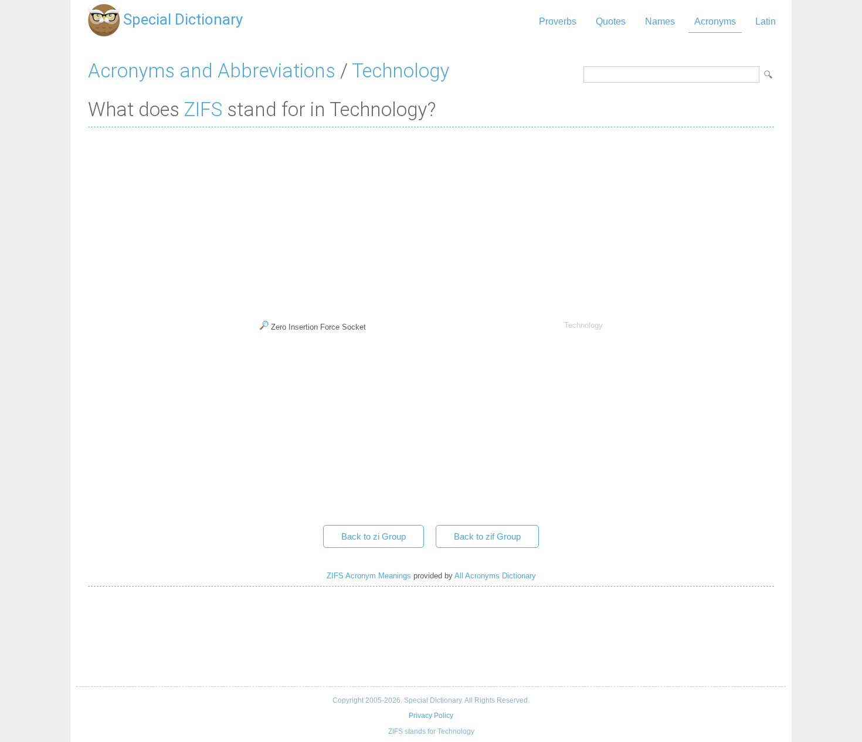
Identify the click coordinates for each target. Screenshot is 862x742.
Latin (765, 21)
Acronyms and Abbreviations (211, 70)
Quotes (611, 21)
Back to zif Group (487, 536)
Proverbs (557, 21)
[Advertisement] (431, 221)
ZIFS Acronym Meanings (369, 575)
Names (660, 21)
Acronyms (715, 21)
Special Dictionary (183, 19)
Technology (401, 70)
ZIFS (203, 109)
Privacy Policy (431, 715)
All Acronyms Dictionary (495, 575)
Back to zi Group (373, 536)
